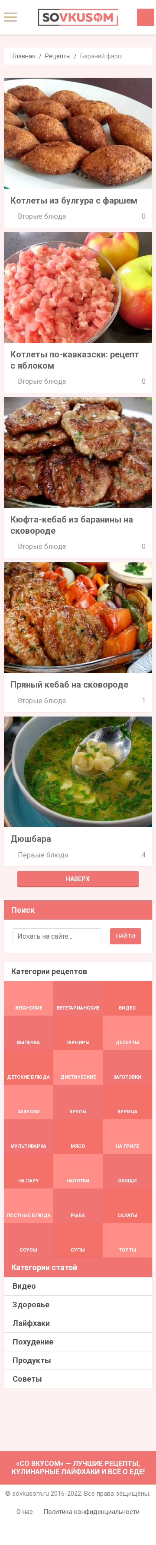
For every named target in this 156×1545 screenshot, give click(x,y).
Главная (24, 56)
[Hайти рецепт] (145, 17)
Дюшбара (30, 839)
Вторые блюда (42, 216)
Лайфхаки (31, 1323)
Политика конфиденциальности (91, 1512)
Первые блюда (43, 855)
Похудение (33, 1341)
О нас (24, 1512)
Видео (24, 1285)
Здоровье (31, 1304)
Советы (27, 1378)
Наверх (78, 879)
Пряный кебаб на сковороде (69, 684)
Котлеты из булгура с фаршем (73, 200)
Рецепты (58, 56)
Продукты (32, 1360)
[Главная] (78, 17)
